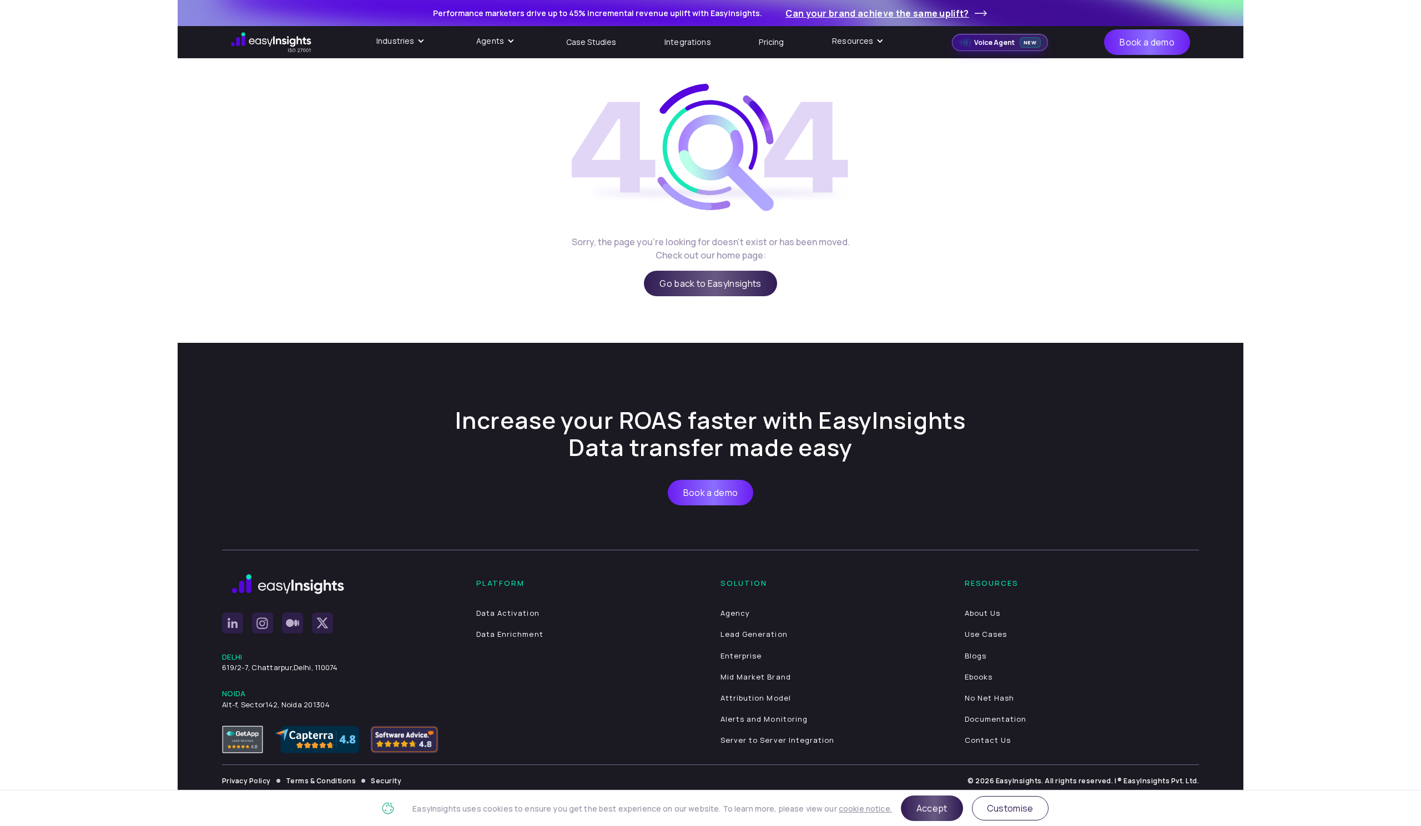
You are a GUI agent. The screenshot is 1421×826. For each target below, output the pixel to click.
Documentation (996, 719)
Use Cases (986, 634)
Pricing (771, 42)
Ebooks (978, 677)
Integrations (687, 42)
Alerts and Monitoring (764, 719)
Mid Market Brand (755, 677)
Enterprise (741, 656)
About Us (982, 613)
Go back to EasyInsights (710, 283)
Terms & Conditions (321, 781)
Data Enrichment (509, 634)
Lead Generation (754, 634)
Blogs (975, 656)
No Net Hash (989, 698)
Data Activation (508, 613)
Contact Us (988, 740)
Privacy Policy (246, 781)
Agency (735, 613)
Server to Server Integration (777, 740)
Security (386, 781)
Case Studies (591, 42)
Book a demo (1147, 42)
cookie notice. (865, 808)
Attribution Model (755, 698)
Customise (1010, 808)
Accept (932, 808)
